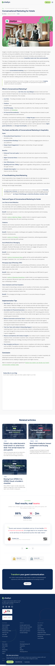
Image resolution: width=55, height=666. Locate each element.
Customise (27, 662)
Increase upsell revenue (25, 625)
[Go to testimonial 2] (27, 548)
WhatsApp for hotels (6, 630)
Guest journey (5, 628)
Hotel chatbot (5, 627)
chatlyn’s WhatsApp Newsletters (16, 277)
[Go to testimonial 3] (28, 548)
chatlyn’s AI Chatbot (12, 237)
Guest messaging (6, 625)
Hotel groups (40, 636)
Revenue (39, 627)
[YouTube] (9, 607)
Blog (3, 8)
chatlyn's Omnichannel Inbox (15, 257)
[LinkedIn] (3, 607)
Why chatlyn (5, 644)
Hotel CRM (4, 634)
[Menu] (52, 2)
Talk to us (48, 2)
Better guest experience (25, 630)
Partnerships (5, 649)
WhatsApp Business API (25, 644)
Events (3, 647)
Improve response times (25, 628)
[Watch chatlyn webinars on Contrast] (12, 607)
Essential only (18, 662)
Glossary (22, 649)
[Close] (52, 646)
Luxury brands (41, 638)
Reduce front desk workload (26, 627)
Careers (4, 651)
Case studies (5, 646)
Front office (40, 625)
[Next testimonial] (32, 548)
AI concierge (5, 636)
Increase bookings (24, 632)
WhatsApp (15, 110)
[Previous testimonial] (22, 548)
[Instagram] (6, 607)
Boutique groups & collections (44, 634)
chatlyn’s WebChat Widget (14, 217)
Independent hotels (42, 632)
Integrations (22, 646)
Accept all (10, 662)
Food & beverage (41, 630)
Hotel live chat (5, 632)
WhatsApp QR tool (24, 651)
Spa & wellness (41, 628)
